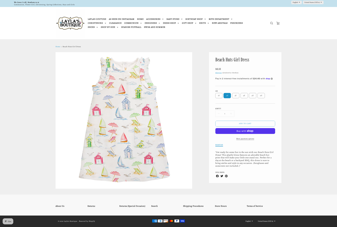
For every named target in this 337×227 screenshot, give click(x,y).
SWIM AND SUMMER (154, 27)
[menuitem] (96, 19)
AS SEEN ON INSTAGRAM (121, 19)
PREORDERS (236, 23)
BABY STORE (173, 19)
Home (58, 46)
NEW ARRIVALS (220, 23)
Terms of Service (255, 206)
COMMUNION (131, 23)
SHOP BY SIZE (108, 27)
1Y (219, 95)
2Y (227, 95)
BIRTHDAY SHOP (194, 19)
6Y (261, 95)
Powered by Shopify (87, 221)
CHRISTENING (95, 23)
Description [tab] (219, 145)
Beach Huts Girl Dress (72, 46)
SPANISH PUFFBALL (131, 27)
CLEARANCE (115, 23)
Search (154, 206)
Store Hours (221, 206)
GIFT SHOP (187, 23)
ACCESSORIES (153, 19)
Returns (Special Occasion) (132, 206)
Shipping (218, 73)
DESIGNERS (151, 23)
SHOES (91, 27)
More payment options (245, 138)
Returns (91, 206)
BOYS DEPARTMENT (219, 19)
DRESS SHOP (169, 23)
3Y (236, 95)
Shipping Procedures (193, 206)
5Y (253, 95)
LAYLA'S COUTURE (97, 19)
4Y (244, 95)
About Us (60, 206)
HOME (140, 19)
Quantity (218, 109)
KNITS (202, 23)
